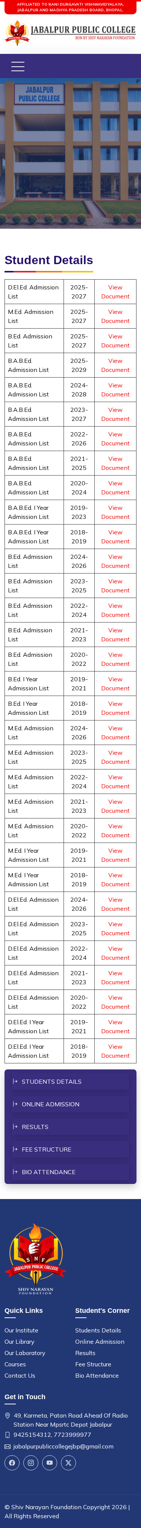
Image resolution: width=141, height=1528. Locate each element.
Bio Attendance (49, 1172)
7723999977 (72, 1434)
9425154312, (33, 1434)
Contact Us (20, 1375)
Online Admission (50, 1104)
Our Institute (21, 1330)
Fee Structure (46, 1149)
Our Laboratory (25, 1353)
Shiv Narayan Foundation (46, 1507)
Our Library (20, 1341)
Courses (15, 1364)
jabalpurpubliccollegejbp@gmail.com (64, 1446)
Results (35, 1126)
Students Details (52, 1081)
